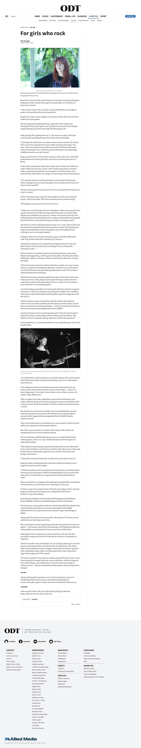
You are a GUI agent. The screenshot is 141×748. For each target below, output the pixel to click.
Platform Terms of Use (13, 664)
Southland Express (38, 728)
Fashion (99, 20)
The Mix (73, 20)
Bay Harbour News (38, 684)
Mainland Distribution (65, 687)
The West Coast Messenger (40, 667)
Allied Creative (62, 681)
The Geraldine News (38, 678)
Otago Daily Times (38, 653)
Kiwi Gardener (62, 653)
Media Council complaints (14, 667)
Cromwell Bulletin (37, 709)
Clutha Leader (36, 720)
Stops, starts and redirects (92, 659)
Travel (93, 20)
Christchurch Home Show (66, 671)
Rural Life (70, 16)
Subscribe (130, 16)
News (37, 16)
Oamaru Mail (36, 703)
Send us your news (12, 656)
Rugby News (62, 661)
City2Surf (61, 669)
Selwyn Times (36, 695)
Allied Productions (63, 678)
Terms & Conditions (90, 656)
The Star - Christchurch (39, 681)
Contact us (9, 653)
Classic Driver (62, 656)
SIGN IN (13, 16)
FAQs (85, 661)
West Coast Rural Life (38, 670)
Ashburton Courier (37, 698)
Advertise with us (89, 669)
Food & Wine (43, 20)
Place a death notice (90, 671)
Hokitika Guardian (38, 664)
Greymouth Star (37, 661)
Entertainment (83, 20)
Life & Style (24, 27)
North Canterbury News (39, 673)
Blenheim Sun (36, 656)
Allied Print (61, 684)
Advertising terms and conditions (94, 677)
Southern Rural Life (38, 723)
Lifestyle (93, 16)
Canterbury (56, 16)
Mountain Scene (37, 711)
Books (78, 604)
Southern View (36, 692)
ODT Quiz (52, 20)
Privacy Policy (10, 661)
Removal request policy (13, 670)
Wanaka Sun (36, 706)
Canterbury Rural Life (38, 675)
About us (9, 659)
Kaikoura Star (36, 659)
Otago (45, 16)
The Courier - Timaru (38, 700)
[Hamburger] (6, 16)
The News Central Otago (39, 714)
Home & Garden (63, 20)
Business (82, 16)
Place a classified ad (90, 674)
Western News (36, 689)
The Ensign (35, 725)
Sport (103, 16)
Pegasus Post (36, 686)
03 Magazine (62, 659)
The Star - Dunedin (38, 717)
